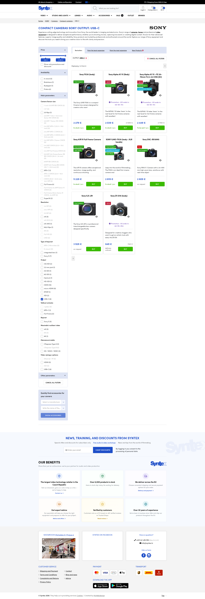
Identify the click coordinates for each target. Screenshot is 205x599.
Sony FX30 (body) (87, 74)
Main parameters (47, 95)
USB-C (82, 58)
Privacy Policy (45, 582)
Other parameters (48, 375)
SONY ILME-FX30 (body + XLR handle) (119, 140)
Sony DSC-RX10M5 (151, 139)
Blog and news (71, 574)
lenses (140, 32)
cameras (134, 32)
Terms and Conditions (48, 574)
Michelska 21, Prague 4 (64, 535)
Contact (78, 2)
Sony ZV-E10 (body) (119, 195)
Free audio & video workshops (104, 442)
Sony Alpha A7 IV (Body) (119, 74)
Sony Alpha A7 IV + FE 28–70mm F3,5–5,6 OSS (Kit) (151, 75)
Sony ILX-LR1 (87, 195)
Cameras (54, 21)
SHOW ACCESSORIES (53, 415)
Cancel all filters (53, 382)
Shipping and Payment (49, 571)
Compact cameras (66, 21)
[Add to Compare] (96, 95)
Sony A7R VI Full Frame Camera (87, 139)
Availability (45, 72)
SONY (47, 21)
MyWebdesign (99, 595)
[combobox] (53, 402)
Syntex (40, 21)
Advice (68, 578)
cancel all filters (156, 58)
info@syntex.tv (147, 543)
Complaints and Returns (49, 578)
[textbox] (51, 402)
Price (43, 50)
